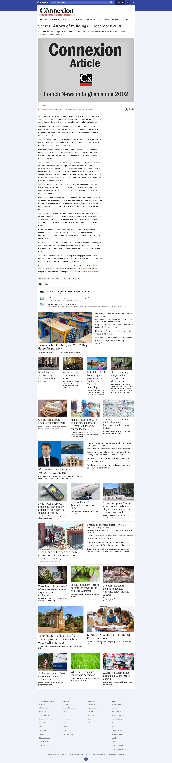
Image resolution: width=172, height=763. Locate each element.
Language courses (44, 715)
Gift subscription (44, 708)
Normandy (66, 719)
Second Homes (116, 712)
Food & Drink (92, 712)
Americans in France (118, 749)
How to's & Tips (117, 719)
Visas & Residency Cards (93, 20)
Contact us (42, 730)
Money (107, 20)
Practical (66, 20)
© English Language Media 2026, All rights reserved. (63, 755)
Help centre (42, 734)
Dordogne (66, 727)
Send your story (43, 742)
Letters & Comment (69, 708)
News (65, 701)
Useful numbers (44, 745)
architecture (61, 279)
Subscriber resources (45, 719)
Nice (64, 730)
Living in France (117, 730)
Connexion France (45, 701)
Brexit (114, 738)
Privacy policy (85, 755)
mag (78, 279)
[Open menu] (127, 19)
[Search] (111, 2)
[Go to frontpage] (57, 12)
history (51, 279)
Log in (132, 2)
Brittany (66, 723)
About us (41, 727)
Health (114, 727)
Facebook (86, 759)
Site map (121, 755)
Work (113, 742)
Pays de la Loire (68, 734)
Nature (90, 719)
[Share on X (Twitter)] (129, 109)
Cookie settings (112, 755)
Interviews (91, 715)
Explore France (92, 708)
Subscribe (121, 2)
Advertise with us (44, 738)
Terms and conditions (98, 755)
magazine (42, 279)
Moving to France (117, 745)
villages (71, 279)
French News (44, 20)
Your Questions (77, 20)
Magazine (91, 701)
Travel (65, 712)
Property (115, 20)
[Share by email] (132, 109)
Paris (64, 715)
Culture (90, 723)
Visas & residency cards (119, 715)
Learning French (117, 734)
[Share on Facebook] (126, 109)
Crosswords (91, 704)
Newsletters (43, 723)
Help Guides (55, 20)
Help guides (42, 712)
